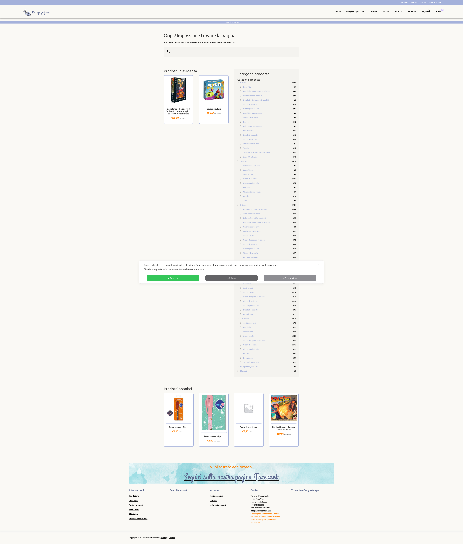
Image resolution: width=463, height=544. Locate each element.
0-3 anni (373, 11)
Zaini (245, 201)
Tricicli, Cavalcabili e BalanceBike (256, 152)
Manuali (243, 371)
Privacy (164, 538)
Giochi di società (250, 104)
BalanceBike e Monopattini (254, 218)
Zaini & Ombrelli (250, 157)
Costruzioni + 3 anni (251, 227)
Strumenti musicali (251, 144)
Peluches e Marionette (252, 126)
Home (338, 11)
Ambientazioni (249, 323)
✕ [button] (318, 264)
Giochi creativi (249, 235)
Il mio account (216, 496)
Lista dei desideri (435, 2)
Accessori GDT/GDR (251, 166)
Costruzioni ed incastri (252, 96)
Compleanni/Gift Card (249, 367)
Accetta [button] (174, 278)
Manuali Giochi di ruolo (252, 192)
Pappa (246, 122)
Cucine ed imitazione (252, 231)
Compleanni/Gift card (355, 11)
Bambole (247, 284)
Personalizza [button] (290, 278)
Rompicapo (248, 314)
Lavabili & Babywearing (252, 113)
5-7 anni (398, 11)
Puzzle (246, 196)
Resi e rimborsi (136, 505)
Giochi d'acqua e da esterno (254, 297)
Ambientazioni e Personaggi (255, 209)
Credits (172, 538)
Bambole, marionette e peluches (256, 91)
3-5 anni (385, 11)
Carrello (213, 500)
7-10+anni (411, 11)
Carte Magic (248, 170)
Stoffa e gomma (250, 139)
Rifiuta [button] (232, 278)
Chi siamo (404, 2)
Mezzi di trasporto (250, 118)
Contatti (414, 2)
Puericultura (248, 131)
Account (423, 2)
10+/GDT (425, 11)
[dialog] (231, 272)
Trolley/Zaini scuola (251, 362)
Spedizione (134, 496)
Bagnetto (247, 87)
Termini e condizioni (138, 518)
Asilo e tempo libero (251, 214)
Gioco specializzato (251, 109)
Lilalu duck (247, 187)
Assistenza (134, 509)
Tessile (246, 148)
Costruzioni (248, 174)
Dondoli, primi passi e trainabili (256, 100)
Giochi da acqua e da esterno (254, 240)
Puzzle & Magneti (250, 135)
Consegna (133, 500)
